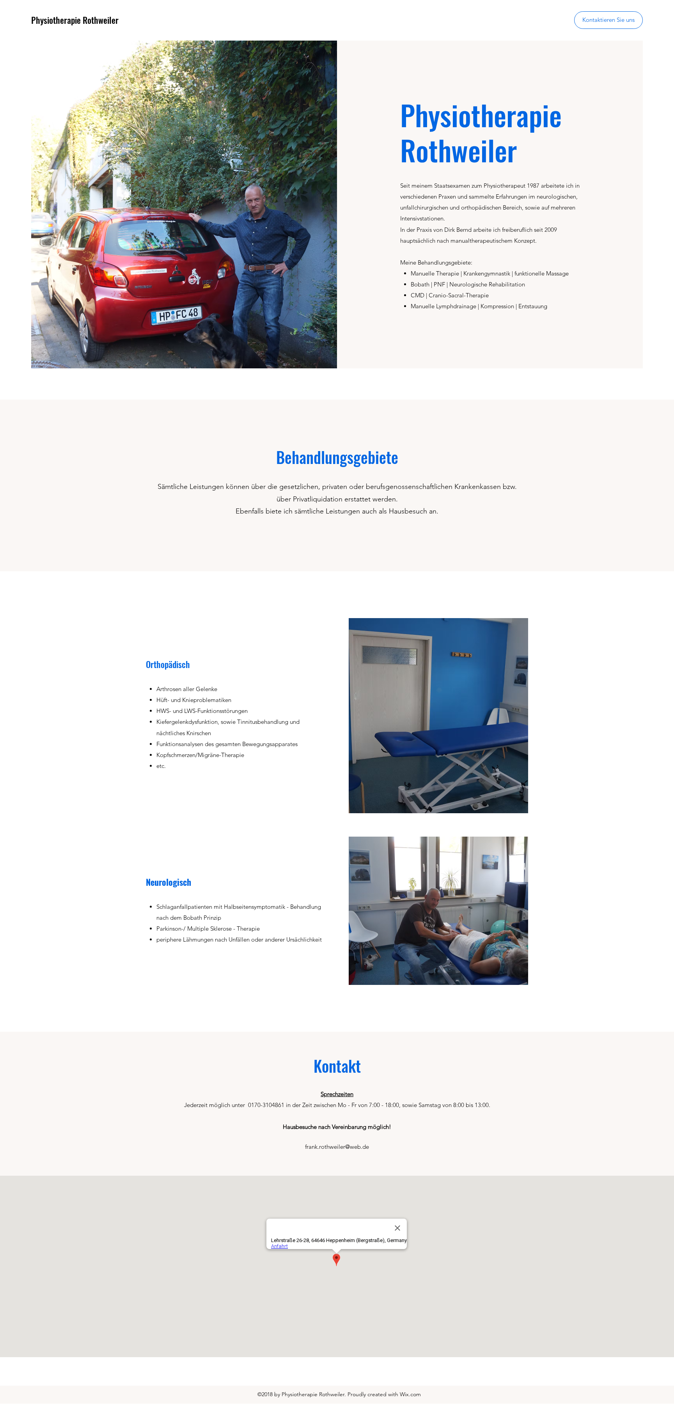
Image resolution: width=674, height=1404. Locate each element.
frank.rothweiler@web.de (337, 1146)
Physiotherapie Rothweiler (75, 20)
